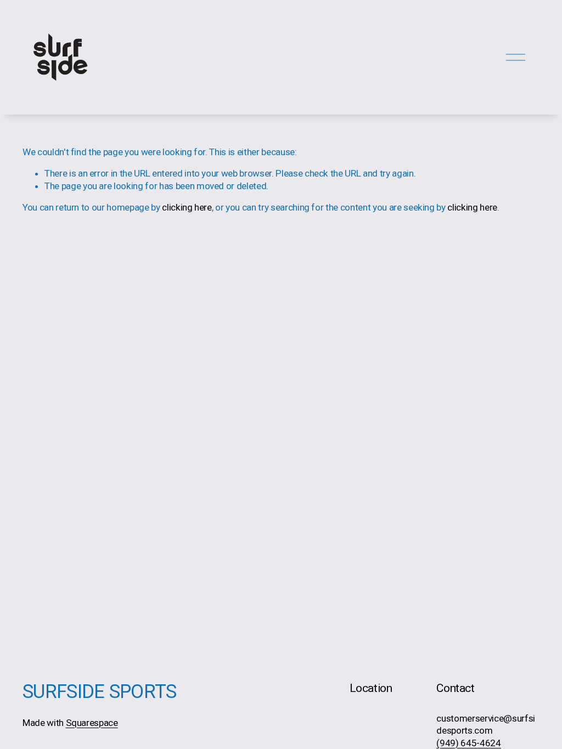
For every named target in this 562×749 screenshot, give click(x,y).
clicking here (187, 207)
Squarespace (92, 722)
